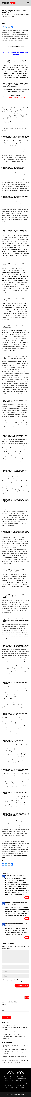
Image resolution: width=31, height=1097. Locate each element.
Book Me (16, 1080)
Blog (23, 1080)
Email (3, 1010)
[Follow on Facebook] (7, 1072)
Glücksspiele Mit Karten (9, 1025)
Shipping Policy (20, 1087)
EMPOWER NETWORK (18, 14)
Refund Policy (9, 1087)
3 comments (11, 16)
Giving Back (8, 1080)
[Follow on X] (10, 1072)
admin (4, 14)
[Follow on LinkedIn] (17, 1072)
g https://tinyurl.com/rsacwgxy (14, 923)
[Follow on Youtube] (20, 1072)
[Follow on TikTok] (23, 1072)
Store (5, 1078)
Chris (4, 1056)
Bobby (5, 1049)
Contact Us (7, 1083)
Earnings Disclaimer (20, 1085)
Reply (26, 897)
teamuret (8, 875)
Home (5, 1076)
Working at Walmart (8, 1060)
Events (11, 1078)
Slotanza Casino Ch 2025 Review (12, 1034)
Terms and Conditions (19, 1083)
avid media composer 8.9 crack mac (15, 902)
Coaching (23, 1076)
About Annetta (14, 1076)
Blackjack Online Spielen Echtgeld (12, 1032)
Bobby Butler (6, 1052)
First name (4, 1004)
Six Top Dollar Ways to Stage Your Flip (19, 1049)
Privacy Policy (8, 1085)
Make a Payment (21, 1078)
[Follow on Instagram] (13, 1072)
